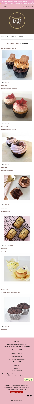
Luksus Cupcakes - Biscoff (8, 48)
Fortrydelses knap (16, 392)
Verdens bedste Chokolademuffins (10, 292)
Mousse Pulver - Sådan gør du (21, 387)
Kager (6, 245)
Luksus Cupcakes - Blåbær (8, 129)
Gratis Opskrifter (11, 36)
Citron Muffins (5, 252)
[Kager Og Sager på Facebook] (28, 396)
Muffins (7, 82)
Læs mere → (4, 85)
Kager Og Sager (17, 400)
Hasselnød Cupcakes (7, 170)
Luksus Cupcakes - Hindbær (9, 88)
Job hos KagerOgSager (12, 389)
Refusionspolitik (8, 387)
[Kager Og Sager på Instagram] (31, 396)
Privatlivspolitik (16, 385)
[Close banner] (32, 2)
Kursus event (23, 389)
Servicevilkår (24, 385)
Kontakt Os (7, 385)
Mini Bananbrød (5, 211)
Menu (5, 6)
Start (2, 36)
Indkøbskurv (29, 6)
